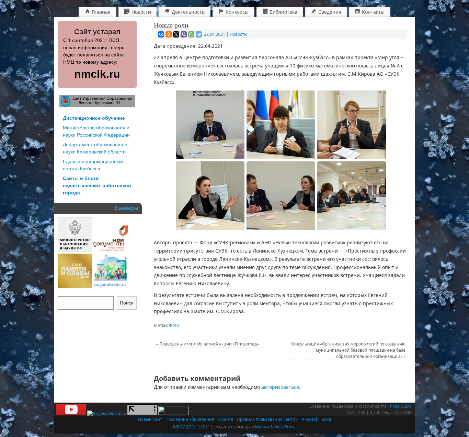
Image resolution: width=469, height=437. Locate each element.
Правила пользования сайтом (267, 419)
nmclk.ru (97, 74)
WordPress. (285, 427)
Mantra (262, 427)
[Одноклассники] (168, 34)
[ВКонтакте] (161, 34)
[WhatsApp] (191, 34)
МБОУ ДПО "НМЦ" (191, 427)
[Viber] (184, 34)
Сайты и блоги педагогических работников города (97, 185)
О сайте (225, 419)
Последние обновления (189, 419)
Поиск (126, 303)
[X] (176, 34)
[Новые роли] (210, 124)
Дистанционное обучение (94, 118)
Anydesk (310, 419)
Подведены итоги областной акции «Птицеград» (207, 344)
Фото (174, 325)
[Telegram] (199, 34)
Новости (238, 34)
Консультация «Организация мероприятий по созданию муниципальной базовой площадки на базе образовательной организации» (347, 350)
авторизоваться (280, 387)
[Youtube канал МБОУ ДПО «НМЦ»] (71, 413)
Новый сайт (150, 419)
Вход (326, 419)
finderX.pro (400, 406)
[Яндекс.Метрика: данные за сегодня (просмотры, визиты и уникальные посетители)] (106, 414)
